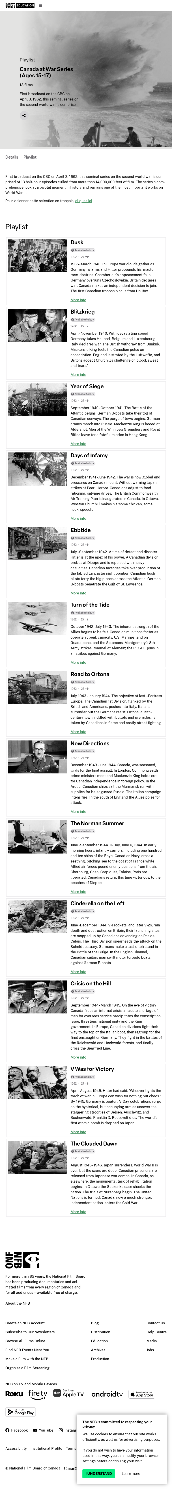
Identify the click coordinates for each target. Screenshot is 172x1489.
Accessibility (16, 1448)
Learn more (131, 1474)
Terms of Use (77, 1448)
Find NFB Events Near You (27, 1350)
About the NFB (17, 1303)
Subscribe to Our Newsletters (30, 1332)
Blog (95, 1323)
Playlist (27, 60)
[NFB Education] (20, 5)
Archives (98, 1350)
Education (99, 1341)
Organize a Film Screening (27, 1368)
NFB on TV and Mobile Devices (31, 1384)
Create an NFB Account (25, 1323)
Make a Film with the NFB (26, 1359)
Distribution (100, 1332)
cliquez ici (83, 201)
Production (100, 1359)
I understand (99, 1474)
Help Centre (156, 1332)
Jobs (150, 1350)
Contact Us (155, 1323)
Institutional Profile (46, 1448)
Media (151, 1341)
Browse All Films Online (25, 1341)
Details (11, 157)
